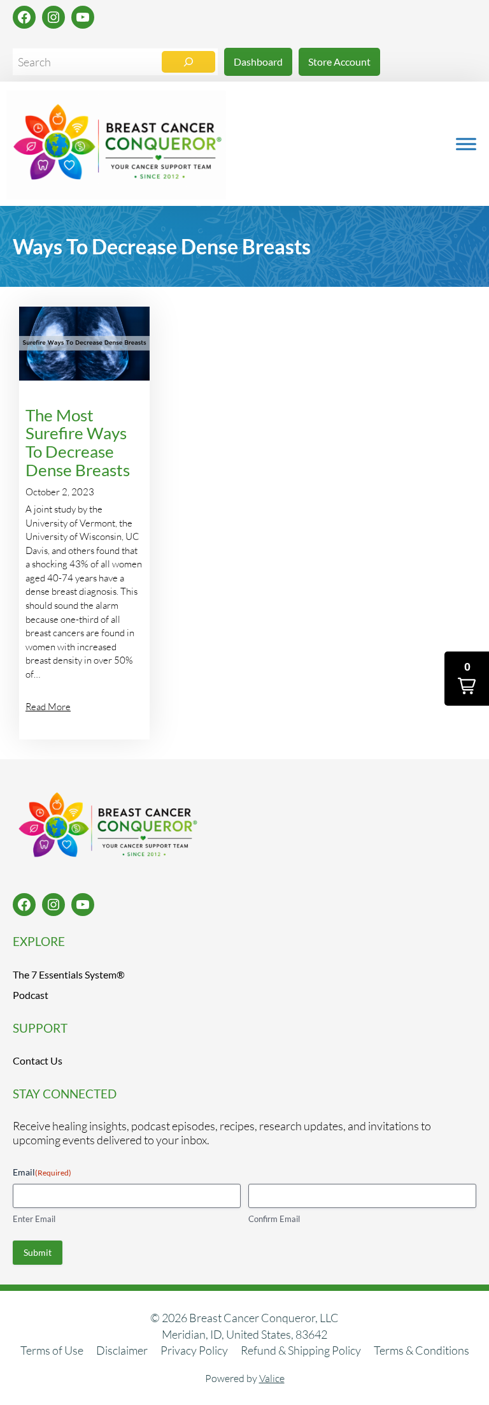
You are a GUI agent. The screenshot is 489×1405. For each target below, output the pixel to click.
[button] (466, 679)
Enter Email (34, 1219)
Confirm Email (274, 1219)
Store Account (339, 61)
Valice (272, 1378)
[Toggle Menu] (466, 144)
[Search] (188, 62)
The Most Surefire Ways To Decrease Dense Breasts (77, 442)
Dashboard (258, 61)
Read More (48, 707)
